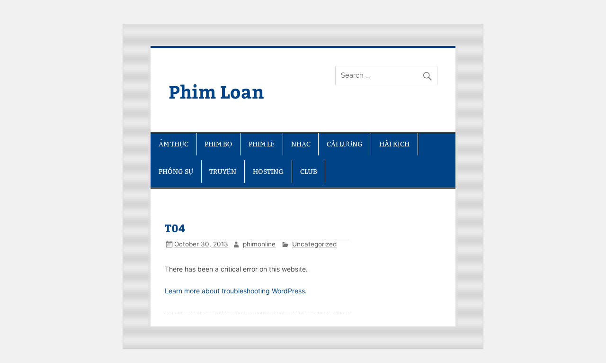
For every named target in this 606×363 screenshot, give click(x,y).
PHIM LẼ (262, 144)
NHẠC (301, 144)
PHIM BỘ (218, 144)
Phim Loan (216, 91)
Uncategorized (314, 244)
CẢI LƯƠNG (345, 144)
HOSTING (268, 171)
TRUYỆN (222, 171)
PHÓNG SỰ (176, 171)
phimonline (259, 244)
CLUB (308, 171)
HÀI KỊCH (394, 144)
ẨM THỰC (173, 144)
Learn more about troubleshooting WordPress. (236, 291)
